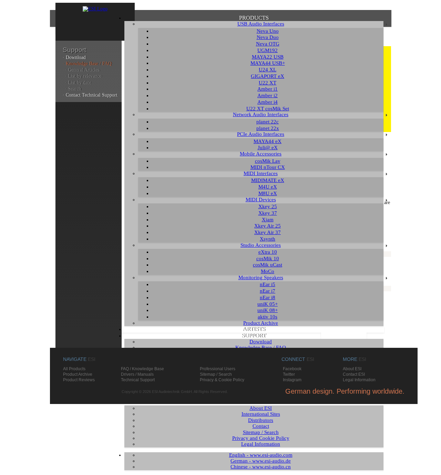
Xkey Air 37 (267, 232)
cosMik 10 (267, 258)
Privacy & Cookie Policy (222, 379)
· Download (74, 57)
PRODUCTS (254, 17)
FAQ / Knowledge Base (142, 368)
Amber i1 (267, 89)
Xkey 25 (267, 206)
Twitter (289, 374)
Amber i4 (267, 102)
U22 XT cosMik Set (267, 108)
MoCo (267, 271)
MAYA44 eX (267, 141)
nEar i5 (267, 284)
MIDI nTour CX (267, 167)
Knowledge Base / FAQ (260, 347)
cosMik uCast (267, 264)
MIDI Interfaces (261, 173)
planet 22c (267, 121)
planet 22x (267, 128)
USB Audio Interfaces (260, 24)
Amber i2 (267, 95)
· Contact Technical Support (90, 95)
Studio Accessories (260, 245)
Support (74, 49)
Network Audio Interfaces (260, 114)
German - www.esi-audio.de (260, 461)
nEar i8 (267, 297)
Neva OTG (267, 44)
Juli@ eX (268, 147)
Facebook (292, 368)
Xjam (268, 219)
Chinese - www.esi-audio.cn (260, 466)
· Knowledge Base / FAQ (87, 63)
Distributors (260, 420)
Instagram (292, 379)
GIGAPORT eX (267, 76)
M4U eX (267, 187)
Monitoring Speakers (260, 277)
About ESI (260, 408)
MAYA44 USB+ (267, 63)
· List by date (78, 82)
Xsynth (267, 239)
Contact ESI (354, 374)
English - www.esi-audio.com (261, 455)
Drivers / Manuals (137, 374)
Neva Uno (268, 31)
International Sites (261, 414)
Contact (261, 426)
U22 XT (267, 82)
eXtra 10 (267, 252)
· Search (73, 88)
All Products (74, 368)
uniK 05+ (267, 304)
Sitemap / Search (261, 432)
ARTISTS (254, 329)
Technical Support (138, 379)
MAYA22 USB (268, 57)
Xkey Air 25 (267, 226)
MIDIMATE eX (267, 180)
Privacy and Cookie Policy (260, 438)
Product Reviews (79, 379)
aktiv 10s (267, 317)
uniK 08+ (267, 310)
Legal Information (260, 444)
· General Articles (82, 69)
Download (260, 341)
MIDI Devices (261, 199)
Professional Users (217, 368)
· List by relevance (83, 76)
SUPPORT (254, 335)
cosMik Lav (267, 161)
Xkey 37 (267, 213)
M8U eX (267, 193)
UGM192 (267, 50)
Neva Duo (268, 37)
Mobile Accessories (260, 153)
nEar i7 (267, 291)
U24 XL (267, 69)
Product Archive (260, 323)
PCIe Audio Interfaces (260, 134)
